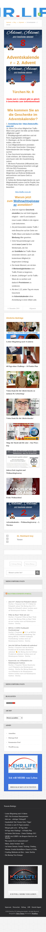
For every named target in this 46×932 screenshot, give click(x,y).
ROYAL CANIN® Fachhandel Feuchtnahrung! (18, 629)
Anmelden (11, 733)
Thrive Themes (20, 913)
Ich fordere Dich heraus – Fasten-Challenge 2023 (20, 833)
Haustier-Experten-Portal (19, 593)
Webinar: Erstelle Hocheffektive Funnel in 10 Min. (21, 849)
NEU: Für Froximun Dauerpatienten (16, 816)
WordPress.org (13, 747)
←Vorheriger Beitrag (15, 564)
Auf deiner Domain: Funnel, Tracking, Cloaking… (21, 846)
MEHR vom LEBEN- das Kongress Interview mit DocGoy (21, 837)
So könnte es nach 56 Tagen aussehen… (17, 825)
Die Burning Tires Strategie (14, 855)
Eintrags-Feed (13, 738)
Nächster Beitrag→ (30, 564)
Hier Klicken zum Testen (23, 787)
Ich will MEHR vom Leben (23, 894)
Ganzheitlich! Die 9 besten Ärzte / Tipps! (18, 822)
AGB (28, 907)
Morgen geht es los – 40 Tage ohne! (16, 828)
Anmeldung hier (15, 124)
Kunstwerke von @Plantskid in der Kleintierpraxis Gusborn (20, 661)
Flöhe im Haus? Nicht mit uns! (18, 615)
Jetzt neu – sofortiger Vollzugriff (15, 819)
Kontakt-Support (36, 907)
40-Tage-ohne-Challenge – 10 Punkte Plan (18, 830)
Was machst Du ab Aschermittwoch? (16, 841)
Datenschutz (16, 907)
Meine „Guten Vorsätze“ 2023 (14, 844)
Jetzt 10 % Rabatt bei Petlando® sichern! (22, 602)
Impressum (8, 907)
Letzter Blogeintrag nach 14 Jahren (16, 813)
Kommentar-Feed (14, 742)
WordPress (35, 913)
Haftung (23, 907)
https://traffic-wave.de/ (23, 192)
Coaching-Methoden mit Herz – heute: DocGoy (20, 852)
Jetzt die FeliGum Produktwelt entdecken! (22, 645)
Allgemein (32, 308)
